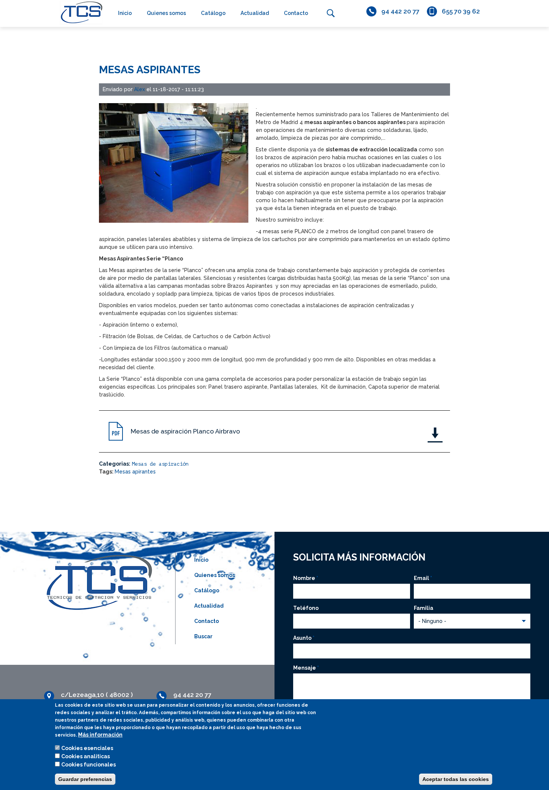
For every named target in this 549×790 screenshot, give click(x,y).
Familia (423, 608)
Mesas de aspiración (160, 464)
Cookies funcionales (88, 765)
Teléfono (306, 608)
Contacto (296, 13)
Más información (100, 735)
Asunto (303, 638)
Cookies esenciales (87, 748)
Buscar (330, 13)
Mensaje (306, 668)
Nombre (305, 578)
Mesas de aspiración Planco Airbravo (185, 431)
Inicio (125, 13)
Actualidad (255, 13)
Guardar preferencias (85, 779)
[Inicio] (79, 12)
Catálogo (213, 13)
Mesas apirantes (135, 472)
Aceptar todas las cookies (455, 779)
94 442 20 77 (400, 11)
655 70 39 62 (461, 11)
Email (423, 578)
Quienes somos (166, 13)
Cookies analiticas (85, 756)
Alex (139, 89)
